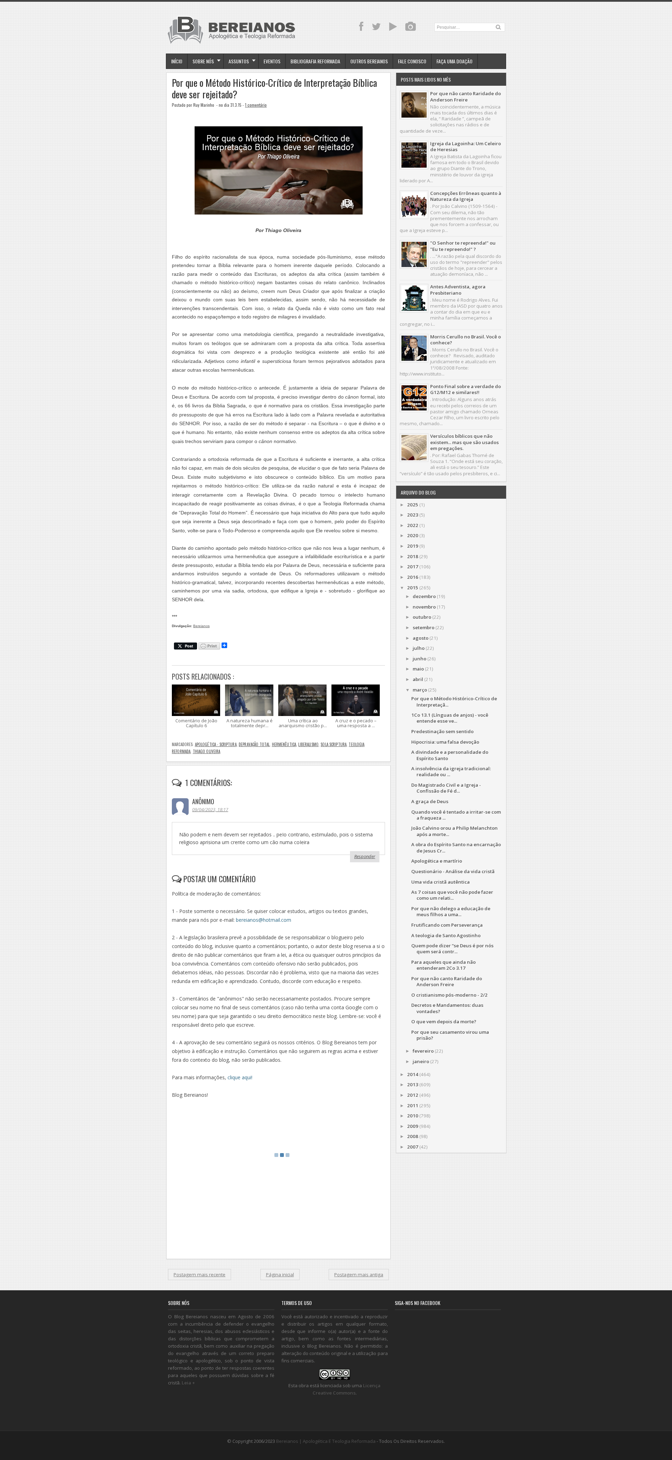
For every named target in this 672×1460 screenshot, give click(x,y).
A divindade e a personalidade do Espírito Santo (449, 755)
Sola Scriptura (333, 744)
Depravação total (254, 744)
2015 (412, 587)
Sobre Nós (203, 61)
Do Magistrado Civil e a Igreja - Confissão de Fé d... (446, 788)
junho (419, 658)
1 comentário (256, 105)
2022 (412, 525)
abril (418, 679)
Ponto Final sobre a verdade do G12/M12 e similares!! (465, 389)
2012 (412, 1095)
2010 (412, 1115)
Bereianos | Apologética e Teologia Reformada (326, 1441)
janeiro (421, 1061)
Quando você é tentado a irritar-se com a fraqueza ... (456, 815)
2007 (412, 1147)
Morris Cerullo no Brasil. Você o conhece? (465, 340)
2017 (412, 566)
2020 (412, 535)
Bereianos (201, 626)
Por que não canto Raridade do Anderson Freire (465, 96)
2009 (412, 1126)
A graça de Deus (429, 801)
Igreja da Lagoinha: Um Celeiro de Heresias (465, 146)
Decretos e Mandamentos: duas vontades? (447, 1008)
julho (419, 648)
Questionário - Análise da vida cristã (453, 871)
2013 (412, 1084)
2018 (412, 556)
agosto (420, 638)
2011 (412, 1105)
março (420, 690)
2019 (412, 546)
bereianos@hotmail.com (263, 920)
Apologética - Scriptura (216, 744)
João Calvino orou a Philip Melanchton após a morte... (454, 831)
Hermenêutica (284, 744)
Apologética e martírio (436, 861)
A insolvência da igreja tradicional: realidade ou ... (451, 771)
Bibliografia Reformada (315, 61)
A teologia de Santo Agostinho (446, 935)
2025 (412, 504)
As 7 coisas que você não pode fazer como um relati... (452, 895)
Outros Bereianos (369, 61)
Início (176, 61)
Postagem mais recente (199, 1274)
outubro (422, 617)
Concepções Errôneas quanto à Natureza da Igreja (465, 196)
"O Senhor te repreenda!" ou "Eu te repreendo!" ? (463, 246)
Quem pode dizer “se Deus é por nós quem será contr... (452, 948)
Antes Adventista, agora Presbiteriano (457, 289)
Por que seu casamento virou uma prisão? (450, 1035)
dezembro (424, 596)
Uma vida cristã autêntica (440, 882)
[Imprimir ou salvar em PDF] (209, 647)
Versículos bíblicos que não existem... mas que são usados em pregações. (464, 442)
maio (418, 669)
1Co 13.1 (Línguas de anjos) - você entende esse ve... (449, 718)
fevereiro (423, 1051)
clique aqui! (239, 1077)
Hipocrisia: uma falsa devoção (445, 742)
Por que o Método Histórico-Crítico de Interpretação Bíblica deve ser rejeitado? (274, 88)
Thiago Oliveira (206, 751)
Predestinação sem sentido (442, 731)
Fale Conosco (412, 61)
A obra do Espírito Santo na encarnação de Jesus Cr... (456, 847)
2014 (412, 1074)
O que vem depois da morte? (443, 1021)
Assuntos (239, 61)
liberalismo (308, 744)
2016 (412, 577)
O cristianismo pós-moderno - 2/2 (449, 995)
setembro (423, 627)
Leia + (188, 1383)
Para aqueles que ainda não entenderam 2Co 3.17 (443, 965)
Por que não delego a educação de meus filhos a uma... (450, 911)
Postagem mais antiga (358, 1274)
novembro (424, 607)
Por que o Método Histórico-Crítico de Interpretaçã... (454, 701)
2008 (412, 1136)
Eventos (272, 61)
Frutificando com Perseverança (447, 925)
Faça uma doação (454, 61)
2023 (412, 515)
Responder (364, 856)
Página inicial (280, 1274)
